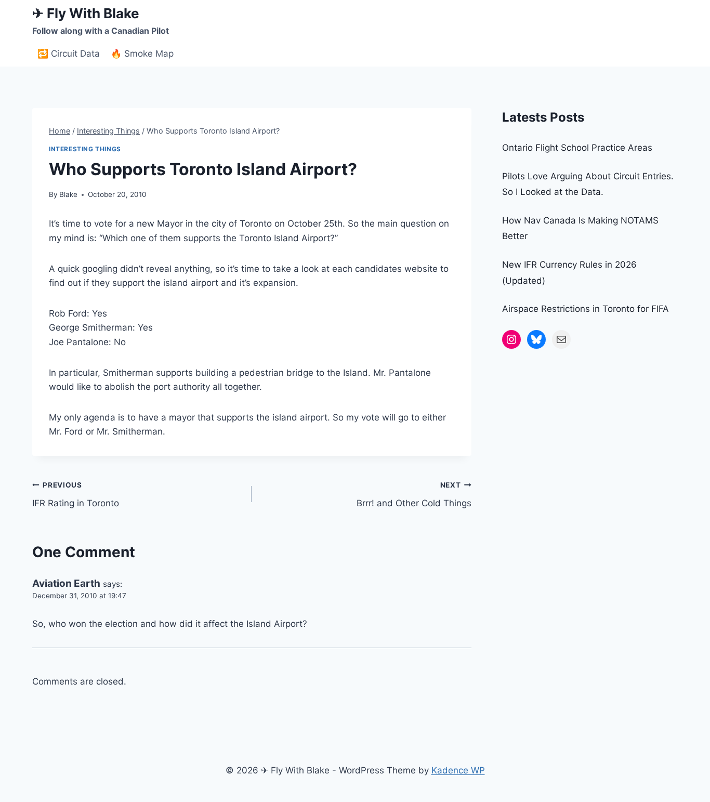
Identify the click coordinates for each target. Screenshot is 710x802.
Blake (68, 194)
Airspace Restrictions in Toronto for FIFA (585, 309)
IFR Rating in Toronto (75, 494)
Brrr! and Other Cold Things (414, 494)
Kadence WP (458, 770)
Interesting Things (85, 149)
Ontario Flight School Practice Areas (577, 147)
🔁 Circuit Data (68, 53)
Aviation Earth (66, 583)
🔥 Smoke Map (142, 53)
